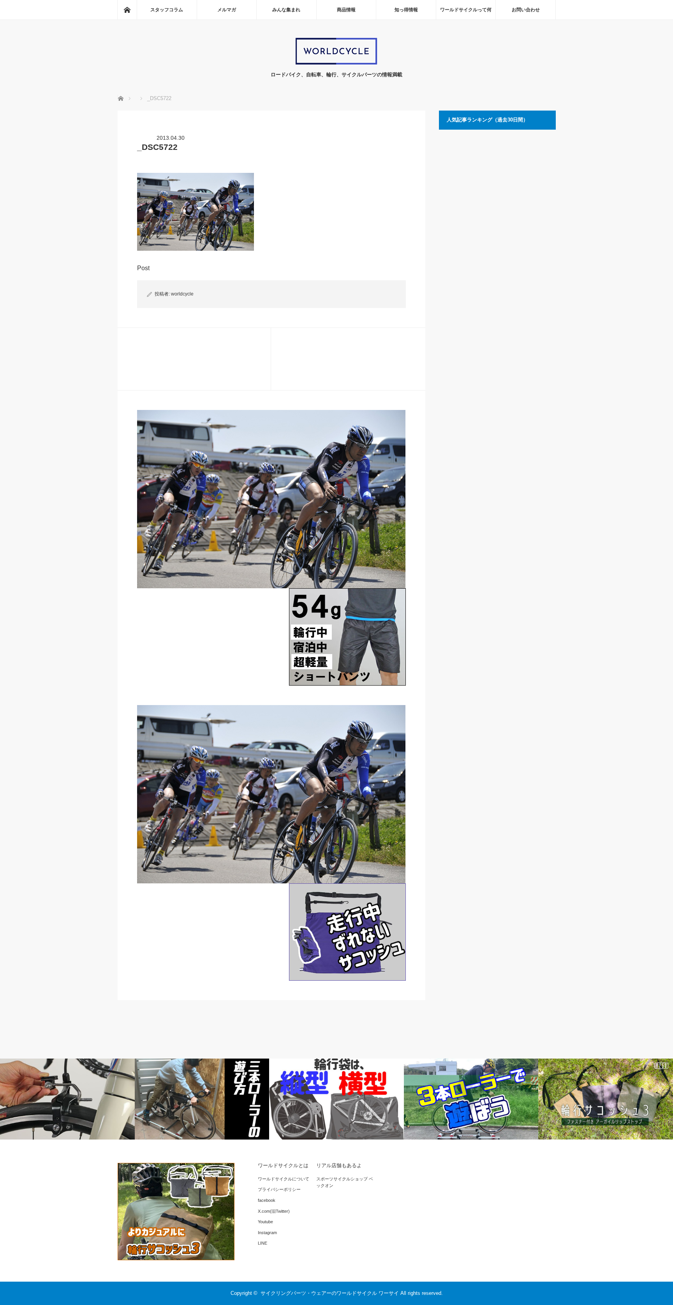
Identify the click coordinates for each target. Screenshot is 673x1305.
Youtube (265, 1221)
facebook (266, 1200)
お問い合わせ (526, 9)
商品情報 (346, 9)
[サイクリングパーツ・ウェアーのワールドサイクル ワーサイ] (336, 63)
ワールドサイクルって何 (466, 9)
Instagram (267, 1232)
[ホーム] (127, 9)
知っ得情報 (406, 9)
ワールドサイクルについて (283, 1179)
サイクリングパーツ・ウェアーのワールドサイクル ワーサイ (330, 1293)
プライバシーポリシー (279, 1189)
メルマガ (226, 9)
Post (143, 268)
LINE (262, 1243)
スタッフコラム (166, 9)
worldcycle (182, 294)
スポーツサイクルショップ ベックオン (344, 1182)
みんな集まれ (286, 9)
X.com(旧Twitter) (274, 1211)
